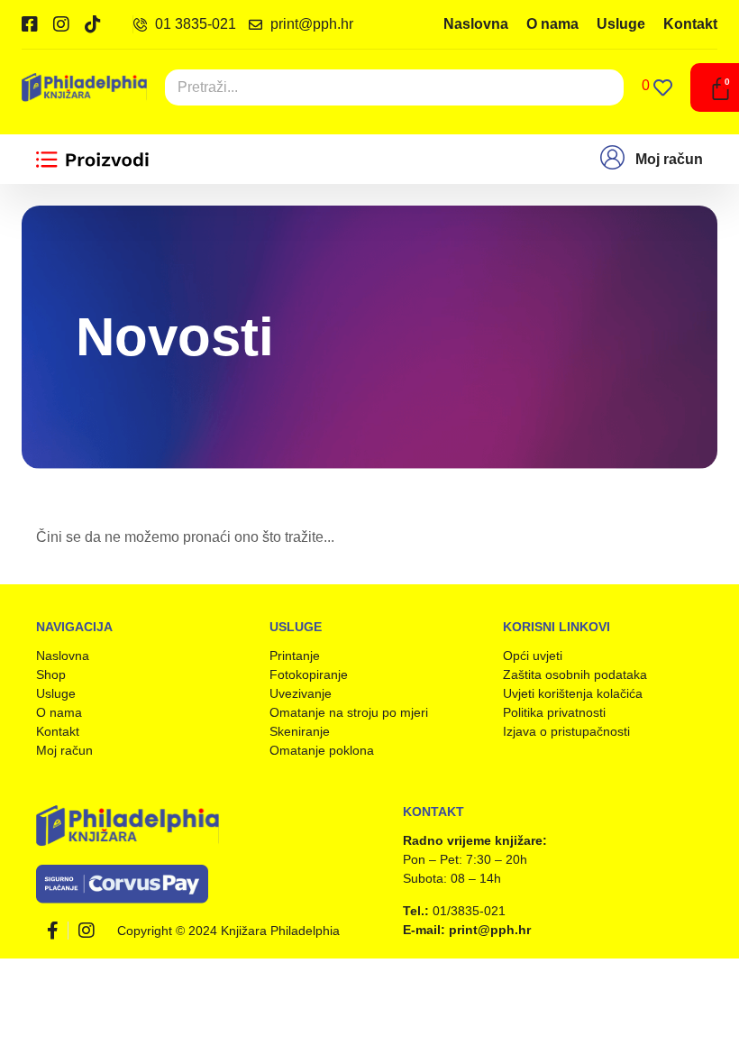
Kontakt (690, 24)
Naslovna (475, 24)
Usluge (621, 24)
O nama (552, 24)
